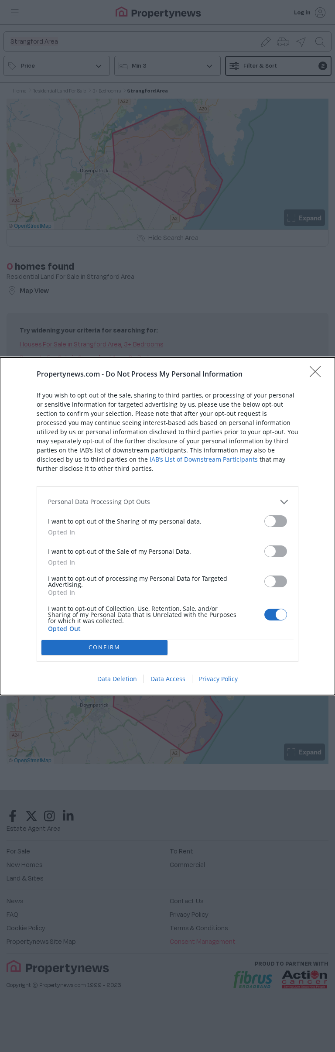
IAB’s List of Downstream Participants (204, 459)
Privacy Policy (218, 679)
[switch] (275, 521)
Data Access (167, 679)
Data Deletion (117, 679)
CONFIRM (104, 647)
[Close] (318, 374)
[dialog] (167, 526)
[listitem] (167, 502)
